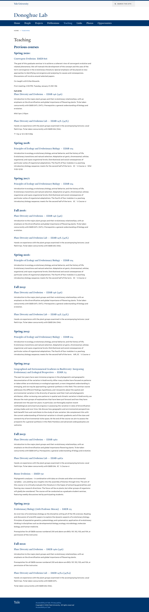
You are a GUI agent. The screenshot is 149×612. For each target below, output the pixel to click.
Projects (39, 23)
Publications (53, 23)
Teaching (68, 23)
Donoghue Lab (32, 15)
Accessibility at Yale (43, 603)
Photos (89, 23)
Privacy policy (56, 603)
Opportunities (105, 23)
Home (17, 23)
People (27, 23)
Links (79, 23)
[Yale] (17, 602)
